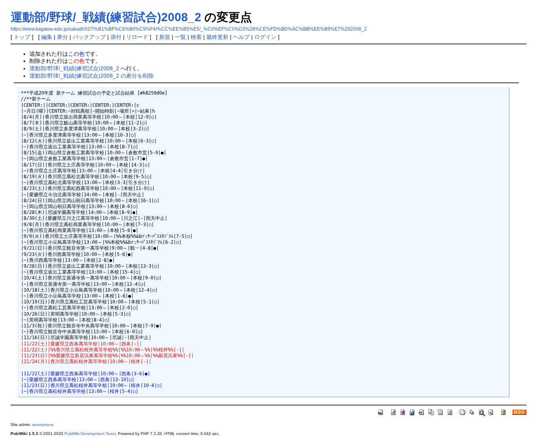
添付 (115, 37)
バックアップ (89, 37)
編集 (46, 37)
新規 (164, 37)
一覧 (180, 37)
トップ (22, 37)
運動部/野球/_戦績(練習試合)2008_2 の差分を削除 (91, 76)
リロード (137, 37)
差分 (62, 37)
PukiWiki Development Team (90, 433)
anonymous (42, 424)
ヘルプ (241, 37)
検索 (196, 37)
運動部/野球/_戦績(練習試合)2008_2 (106, 17)
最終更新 (217, 37)
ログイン (265, 37)
